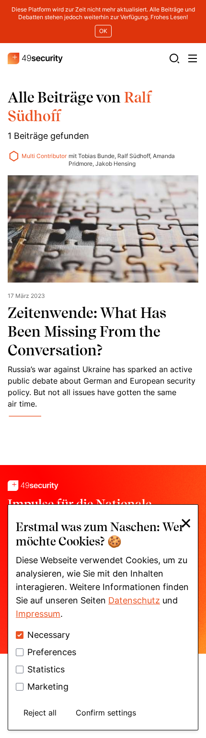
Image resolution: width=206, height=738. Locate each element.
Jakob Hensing (115, 163)
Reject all (40, 712)
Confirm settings (106, 712)
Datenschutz (134, 600)
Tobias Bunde (96, 155)
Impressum (38, 614)
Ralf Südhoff (133, 155)
